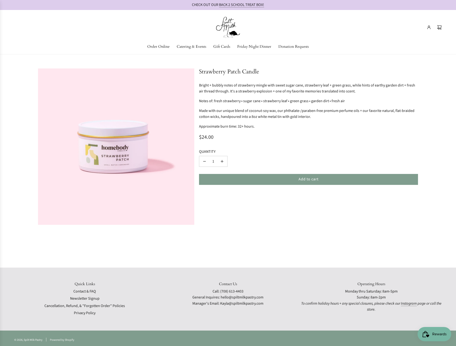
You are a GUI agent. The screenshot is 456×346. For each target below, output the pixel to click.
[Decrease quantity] (204, 161)
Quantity (207, 151)
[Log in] (429, 27)
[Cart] (439, 27)
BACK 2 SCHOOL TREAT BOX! (241, 4)
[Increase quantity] (222, 161)
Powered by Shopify (62, 340)
